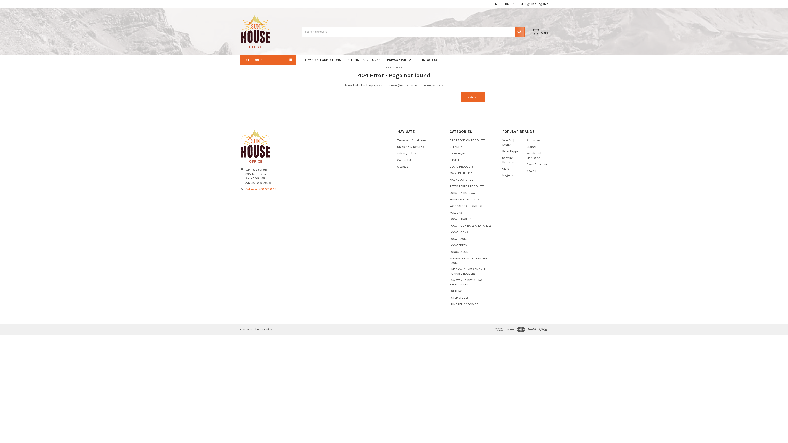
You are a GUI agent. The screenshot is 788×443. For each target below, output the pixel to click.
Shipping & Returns (364, 60)
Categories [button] (253, 60)
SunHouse (533, 140)
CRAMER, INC (458, 153)
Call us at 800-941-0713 (260, 189)
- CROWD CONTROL (462, 252)
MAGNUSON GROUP (462, 180)
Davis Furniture (536, 164)
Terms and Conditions (322, 60)
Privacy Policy (399, 60)
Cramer (531, 147)
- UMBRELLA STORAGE (464, 304)
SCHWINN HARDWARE (464, 193)
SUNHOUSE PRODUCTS (464, 199)
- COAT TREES (458, 245)
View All (531, 171)
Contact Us (428, 60)
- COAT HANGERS (460, 219)
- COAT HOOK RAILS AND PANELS (470, 225)
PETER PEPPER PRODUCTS (467, 186)
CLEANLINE (457, 147)
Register (542, 4)
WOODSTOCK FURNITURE (466, 206)
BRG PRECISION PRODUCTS (468, 140)
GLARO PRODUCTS (462, 166)
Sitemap (402, 166)
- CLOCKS (456, 212)
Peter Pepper (511, 151)
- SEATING (456, 291)
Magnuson (509, 175)
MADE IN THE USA (461, 173)
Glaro (505, 168)
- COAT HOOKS (459, 232)
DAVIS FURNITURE (461, 160)
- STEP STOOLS (459, 297)
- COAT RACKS (458, 239)
